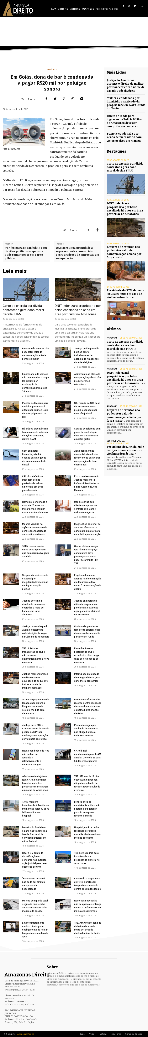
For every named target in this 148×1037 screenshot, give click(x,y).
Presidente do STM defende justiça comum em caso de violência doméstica (125, 294)
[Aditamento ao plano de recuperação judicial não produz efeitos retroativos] (63, 378)
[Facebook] (123, 6)
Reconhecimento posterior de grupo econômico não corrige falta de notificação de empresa (86, 655)
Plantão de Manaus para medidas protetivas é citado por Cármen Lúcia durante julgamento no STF (35, 410)
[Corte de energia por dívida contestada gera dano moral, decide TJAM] (26, 289)
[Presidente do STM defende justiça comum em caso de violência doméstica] (126, 310)
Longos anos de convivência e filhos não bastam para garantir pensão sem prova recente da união (87, 809)
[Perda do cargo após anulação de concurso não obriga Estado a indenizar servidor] (63, 729)
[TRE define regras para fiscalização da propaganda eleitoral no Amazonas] (63, 857)
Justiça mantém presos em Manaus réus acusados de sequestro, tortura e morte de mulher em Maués (35, 681)
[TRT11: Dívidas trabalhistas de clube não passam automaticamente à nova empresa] (11, 652)
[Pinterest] (64, 99)
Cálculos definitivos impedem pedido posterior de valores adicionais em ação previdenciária (33, 483)
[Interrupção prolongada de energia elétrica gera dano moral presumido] (63, 678)
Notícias (52, 69)
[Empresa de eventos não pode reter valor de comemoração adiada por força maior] (11, 352)
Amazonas (9, 299)
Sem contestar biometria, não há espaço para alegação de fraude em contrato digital (34, 457)
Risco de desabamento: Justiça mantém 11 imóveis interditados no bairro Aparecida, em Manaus (87, 483)
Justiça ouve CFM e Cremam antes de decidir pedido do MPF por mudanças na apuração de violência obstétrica (35, 732)
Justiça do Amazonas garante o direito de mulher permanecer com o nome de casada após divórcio (126, 85)
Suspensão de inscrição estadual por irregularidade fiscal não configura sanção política (35, 582)
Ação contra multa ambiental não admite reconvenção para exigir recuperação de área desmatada (87, 457)
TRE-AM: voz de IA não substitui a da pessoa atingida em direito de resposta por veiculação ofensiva (87, 783)
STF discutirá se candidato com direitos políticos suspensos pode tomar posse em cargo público (26, 253)
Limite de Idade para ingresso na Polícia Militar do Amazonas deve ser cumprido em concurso (124, 121)
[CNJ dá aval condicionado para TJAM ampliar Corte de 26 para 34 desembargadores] (63, 754)
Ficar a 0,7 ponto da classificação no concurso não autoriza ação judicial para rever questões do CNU (34, 860)
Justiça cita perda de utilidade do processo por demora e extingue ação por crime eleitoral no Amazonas (87, 607)
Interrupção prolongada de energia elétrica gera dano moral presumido (87, 677)
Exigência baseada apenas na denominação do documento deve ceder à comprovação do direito (87, 582)
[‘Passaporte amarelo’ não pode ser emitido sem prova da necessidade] (11, 882)
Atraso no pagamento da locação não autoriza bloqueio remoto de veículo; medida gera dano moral (35, 706)
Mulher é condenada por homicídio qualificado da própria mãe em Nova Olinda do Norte (126, 103)
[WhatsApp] (73, 99)
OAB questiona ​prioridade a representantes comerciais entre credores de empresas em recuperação (77, 253)
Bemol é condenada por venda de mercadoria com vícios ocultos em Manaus (124, 137)
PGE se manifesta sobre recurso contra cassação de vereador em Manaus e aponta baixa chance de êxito (87, 706)
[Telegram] (82, 99)
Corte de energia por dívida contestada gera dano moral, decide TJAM (24, 310)
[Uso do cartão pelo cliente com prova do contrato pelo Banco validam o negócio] (63, 506)
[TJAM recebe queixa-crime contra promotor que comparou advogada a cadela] (11, 550)
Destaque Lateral (115, 441)
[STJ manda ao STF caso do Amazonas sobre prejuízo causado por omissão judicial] (63, 407)
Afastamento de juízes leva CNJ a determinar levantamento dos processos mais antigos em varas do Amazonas (35, 783)
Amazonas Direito (25, 1034)
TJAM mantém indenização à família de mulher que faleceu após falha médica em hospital (35, 809)
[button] (142, 6)
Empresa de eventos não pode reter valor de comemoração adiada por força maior (124, 415)
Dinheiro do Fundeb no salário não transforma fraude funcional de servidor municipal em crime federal (34, 834)
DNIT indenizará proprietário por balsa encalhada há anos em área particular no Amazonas (78, 310)
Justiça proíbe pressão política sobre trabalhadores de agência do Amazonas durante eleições (86, 355)
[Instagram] (129, 6)
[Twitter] (134, 6)
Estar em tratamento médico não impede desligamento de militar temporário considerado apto (35, 929)
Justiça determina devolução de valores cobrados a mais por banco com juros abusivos (33, 607)
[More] (97, 230)
